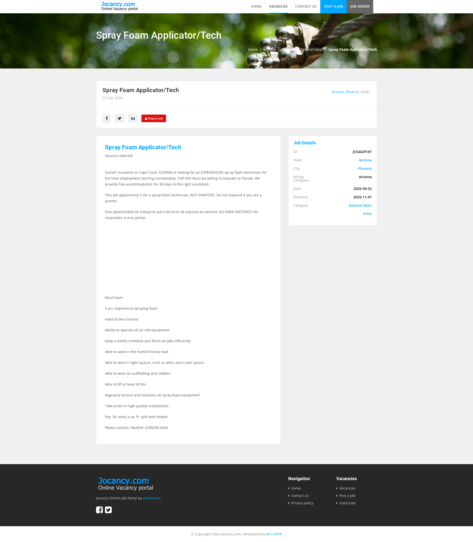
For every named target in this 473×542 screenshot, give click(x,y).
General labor (311, 49)
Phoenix (288, 49)
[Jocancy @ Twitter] (108, 510)
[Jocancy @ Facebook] (99, 510)
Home (256, 6)
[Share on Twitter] (120, 118)
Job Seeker (360, 6)
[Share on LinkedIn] (133, 118)
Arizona (269, 49)
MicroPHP (274, 534)
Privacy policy (302, 503)
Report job (155, 118)
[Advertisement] (188, 260)
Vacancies (278, 6)
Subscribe (347, 503)
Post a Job (333, 6)
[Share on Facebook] (106, 118)
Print (367, 214)
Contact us (306, 6)
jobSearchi (152, 498)
